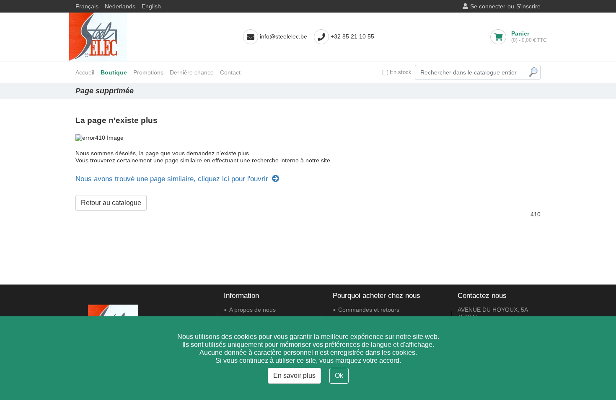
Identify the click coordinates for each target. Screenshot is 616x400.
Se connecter (487, 6)
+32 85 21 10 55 (352, 36)
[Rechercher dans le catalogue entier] (533, 72)
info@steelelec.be (283, 36)
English (151, 6)
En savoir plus (294, 375)
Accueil (84, 72)
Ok (339, 375)
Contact (230, 72)
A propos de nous (252, 309)
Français (86, 6)
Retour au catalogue (111, 202)
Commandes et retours (368, 309)
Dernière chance (192, 72)
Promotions (148, 72)
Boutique (114, 72)
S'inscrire (528, 6)
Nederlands (120, 6)
